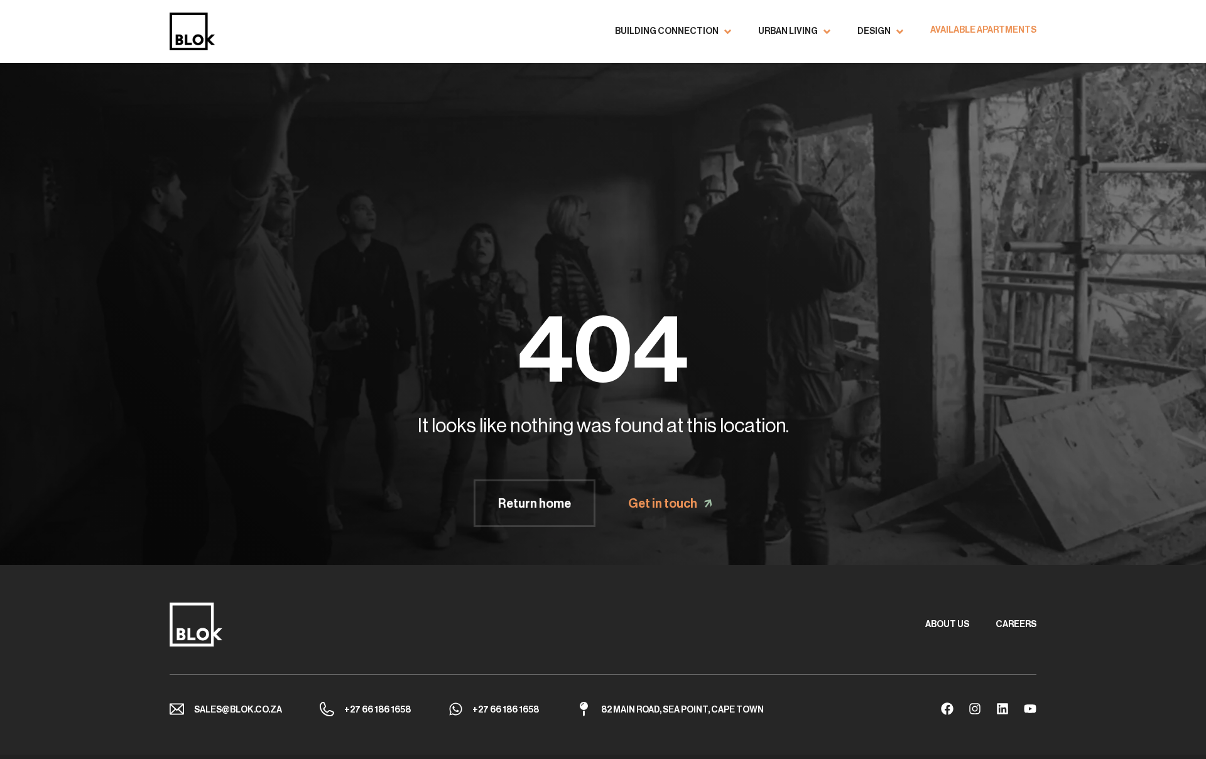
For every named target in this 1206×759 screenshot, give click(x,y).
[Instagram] (975, 708)
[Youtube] (1030, 708)
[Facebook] (947, 708)
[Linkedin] (1002, 708)
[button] (674, 31)
